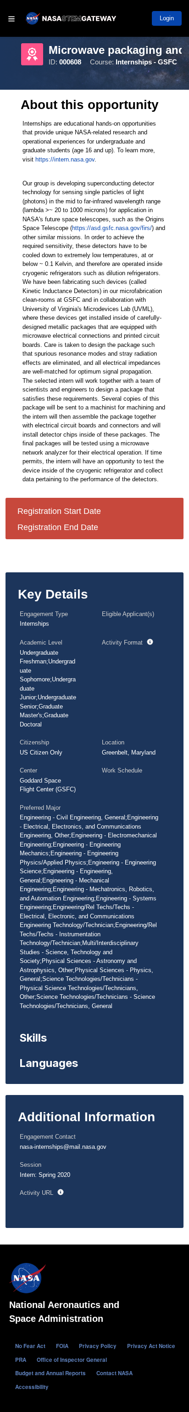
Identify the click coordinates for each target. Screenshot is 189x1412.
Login (167, 18)
